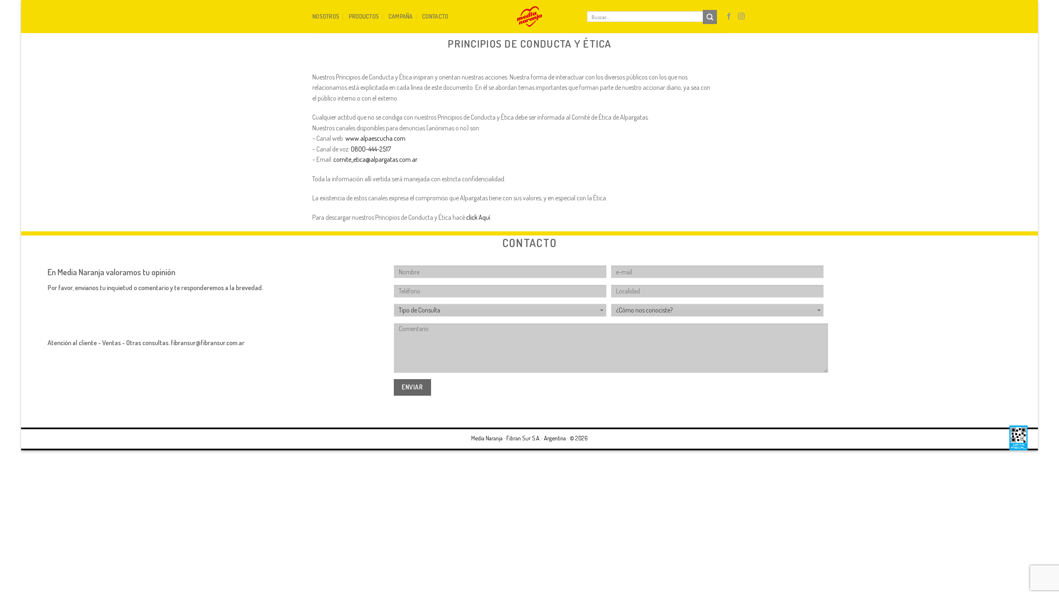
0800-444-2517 (371, 149)
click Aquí (478, 217)
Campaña (400, 16)
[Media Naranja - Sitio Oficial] (529, 16)
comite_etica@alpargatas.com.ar (375, 159)
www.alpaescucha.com (375, 138)
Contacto (435, 16)
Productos (364, 16)
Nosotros (325, 16)
